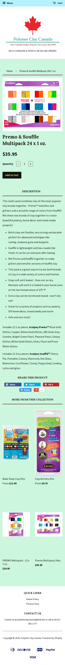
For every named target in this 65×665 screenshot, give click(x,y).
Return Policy (32, 599)
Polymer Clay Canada (31, 638)
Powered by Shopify (52, 638)
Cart (59, 3)
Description (31, 191)
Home (9, 71)
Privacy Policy (32, 603)
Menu (9, 3)
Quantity (7, 163)
